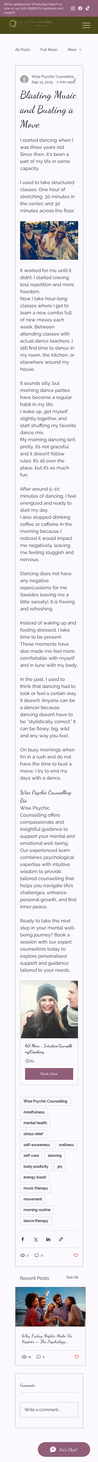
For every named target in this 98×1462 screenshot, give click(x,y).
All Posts (22, 50)
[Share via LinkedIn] (48, 1239)
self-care (31, 1155)
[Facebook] (80, 8)
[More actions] (75, 79)
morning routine (37, 1210)
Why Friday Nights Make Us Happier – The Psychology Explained (47, 1338)
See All (72, 1277)
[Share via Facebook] (22, 1239)
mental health (35, 1123)
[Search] (32, 25)
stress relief (33, 1134)
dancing (55, 1155)
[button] (49, 1033)
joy (59, 1166)
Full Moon (49, 50)
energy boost (35, 1177)
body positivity (36, 1166)
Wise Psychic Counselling (45, 1101)
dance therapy (36, 1221)
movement (33, 1199)
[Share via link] (61, 1239)
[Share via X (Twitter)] (35, 1239)
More (72, 50)
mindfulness (34, 1112)
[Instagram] (73, 8)
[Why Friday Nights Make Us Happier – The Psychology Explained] (50, 1307)
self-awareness (37, 1145)
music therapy (36, 1188)
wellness (66, 1145)
